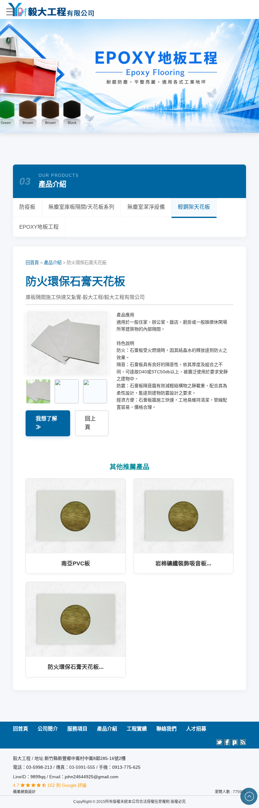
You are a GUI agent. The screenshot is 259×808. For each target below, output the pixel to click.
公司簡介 (48, 728)
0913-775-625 (126, 767)
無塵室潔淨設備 (146, 207)
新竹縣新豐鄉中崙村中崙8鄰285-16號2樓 (85, 758)
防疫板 (27, 207)
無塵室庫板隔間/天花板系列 (81, 207)
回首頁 (32, 262)
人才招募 (196, 728)
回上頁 (90, 423)
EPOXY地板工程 (39, 227)
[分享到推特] (219, 742)
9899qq (37, 776)
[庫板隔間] (130, 9)
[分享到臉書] (227, 742)
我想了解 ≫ (46, 423)
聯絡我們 (166, 728)
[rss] (243, 742)
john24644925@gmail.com (91, 776)
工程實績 (137, 728)
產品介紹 (53, 262)
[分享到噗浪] (235, 742)
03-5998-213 (39, 767)
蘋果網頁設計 (24, 792)
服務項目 (77, 728)
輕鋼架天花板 (194, 207)
